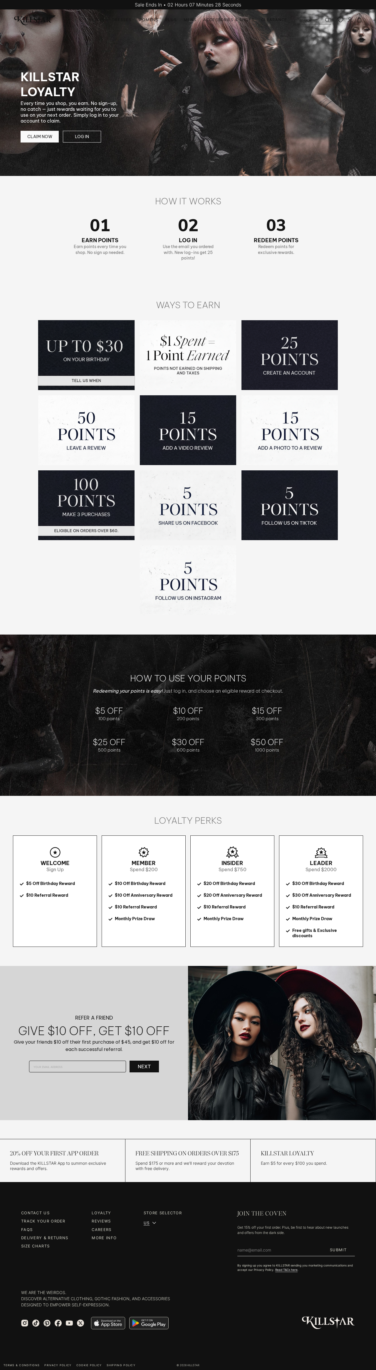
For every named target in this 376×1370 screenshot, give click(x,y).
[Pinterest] (47, 1323)
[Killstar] (328, 1323)
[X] (80, 1323)
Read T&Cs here (286, 1269)
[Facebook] (58, 1323)
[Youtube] (69, 1323)
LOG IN (82, 136)
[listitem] (86, 355)
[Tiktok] (35, 1323)
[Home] (33, 19)
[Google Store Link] (149, 1323)
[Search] (327, 20)
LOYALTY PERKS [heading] (188, 820)
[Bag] (359, 20)
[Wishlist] (340, 20)
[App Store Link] (108, 1323)
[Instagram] (24, 1323)
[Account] (350, 20)
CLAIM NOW (39, 136)
